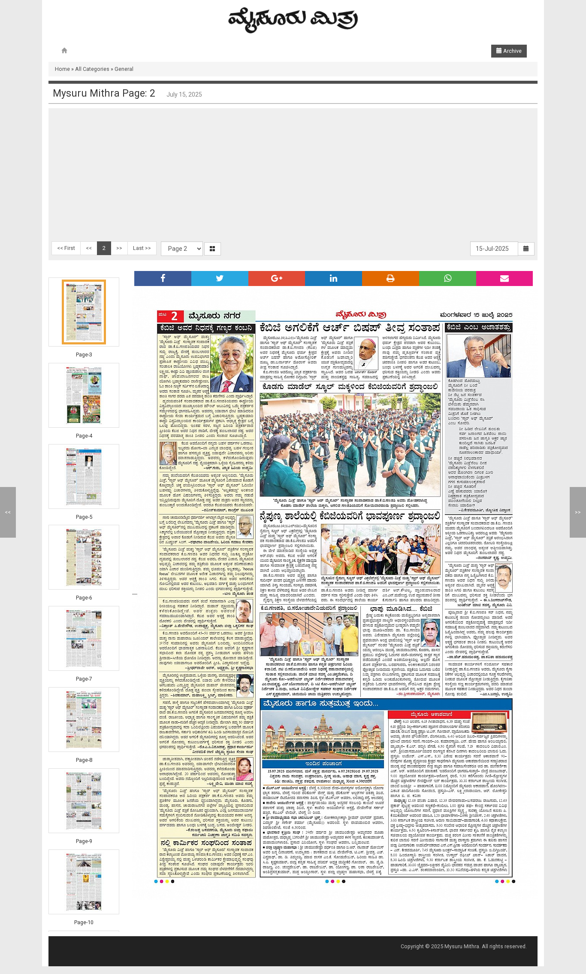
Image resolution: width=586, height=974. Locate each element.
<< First (66, 248)
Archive (512, 51)
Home (62, 69)
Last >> (142, 248)
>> (119, 248)
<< (89, 248)
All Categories (92, 69)
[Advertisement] (293, 177)
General (124, 69)
